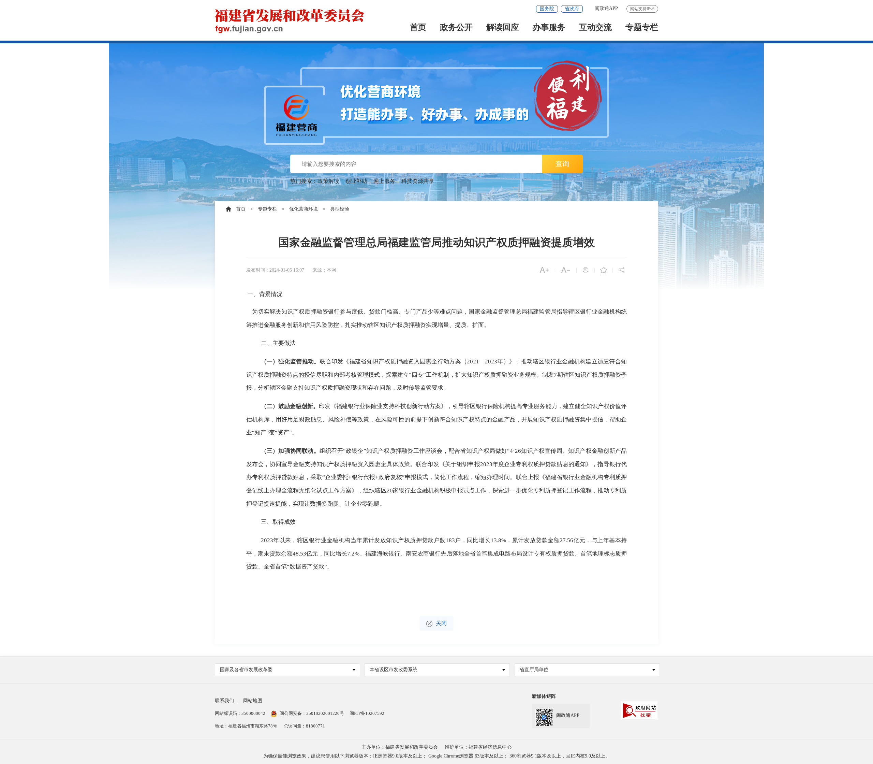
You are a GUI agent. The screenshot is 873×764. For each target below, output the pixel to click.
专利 (539, 490)
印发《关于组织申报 (453, 464)
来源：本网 (324, 270)
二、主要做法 (278, 343)
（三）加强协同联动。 (290, 451)
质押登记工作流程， (571, 490)
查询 (562, 164)
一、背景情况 (265, 294)
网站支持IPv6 (642, 8)
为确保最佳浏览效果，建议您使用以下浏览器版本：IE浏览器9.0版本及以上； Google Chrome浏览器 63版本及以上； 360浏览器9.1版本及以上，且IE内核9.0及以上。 (436, 756)
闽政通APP (606, 8)
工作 (419, 451)
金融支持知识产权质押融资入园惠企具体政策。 (354, 464)
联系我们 (224, 700)
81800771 (315, 726)
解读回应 (502, 28)
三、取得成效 (278, 522)
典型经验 (339, 209)
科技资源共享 (417, 181)
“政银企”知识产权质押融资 (378, 451)
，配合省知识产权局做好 (475, 451)
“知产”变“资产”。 (275, 432)
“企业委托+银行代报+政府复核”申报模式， (378, 477)
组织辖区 (375, 490)
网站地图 (252, 700)
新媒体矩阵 (544, 696)
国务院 (547, 8)
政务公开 (456, 28)
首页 (418, 28)
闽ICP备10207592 (367, 713)
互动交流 (595, 28)
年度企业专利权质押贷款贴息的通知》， (545, 464)
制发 (548, 375)
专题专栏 (641, 28)
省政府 (572, 8)
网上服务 (384, 181)
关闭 (441, 623)
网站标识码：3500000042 (240, 713)
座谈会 (434, 451)
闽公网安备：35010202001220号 (312, 713)
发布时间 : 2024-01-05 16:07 (275, 270)
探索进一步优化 (512, 490)
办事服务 (549, 28)
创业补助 (356, 181)
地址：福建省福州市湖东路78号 (246, 726)
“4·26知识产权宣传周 (534, 451)
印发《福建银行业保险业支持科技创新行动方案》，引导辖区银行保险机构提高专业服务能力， (441, 406)
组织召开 (331, 451)
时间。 (507, 477)
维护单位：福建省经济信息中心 (478, 747)
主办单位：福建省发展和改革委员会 (399, 747)
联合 (421, 464)
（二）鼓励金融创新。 (290, 406)
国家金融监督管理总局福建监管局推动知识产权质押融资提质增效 (436, 242)
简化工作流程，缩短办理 (466, 477)
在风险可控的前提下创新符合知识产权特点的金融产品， (448, 419)
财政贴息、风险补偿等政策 (334, 419)
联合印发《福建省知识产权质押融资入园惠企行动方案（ (393, 361)
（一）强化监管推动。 (290, 361)
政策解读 (328, 181)
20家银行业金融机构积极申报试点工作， (439, 490)
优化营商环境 (303, 209)
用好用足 (287, 419)
